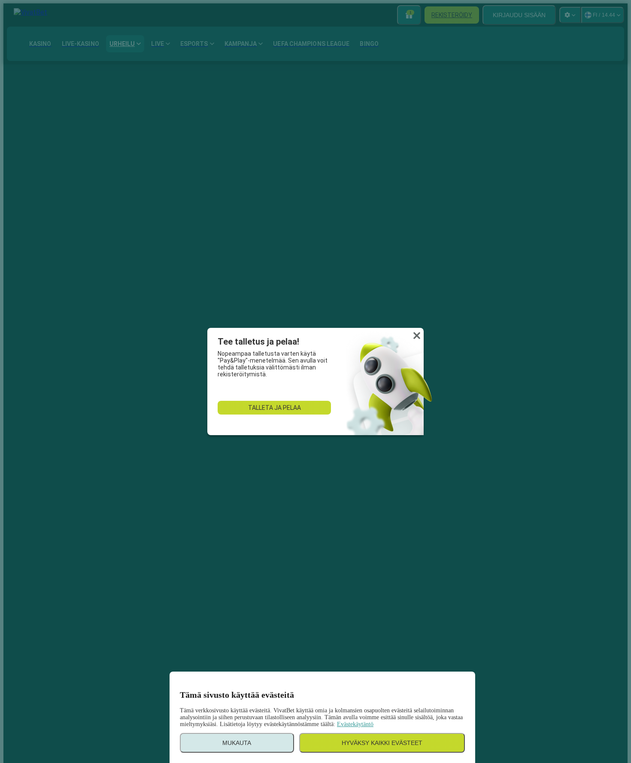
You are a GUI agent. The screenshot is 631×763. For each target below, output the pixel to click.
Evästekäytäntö (355, 724)
